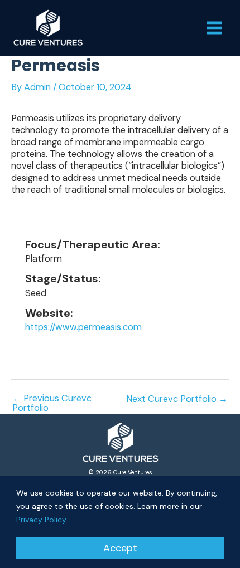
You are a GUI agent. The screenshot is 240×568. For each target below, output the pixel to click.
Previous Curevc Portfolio (52, 403)
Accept (120, 548)
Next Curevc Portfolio (177, 399)
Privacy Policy (41, 520)
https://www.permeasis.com (83, 327)
